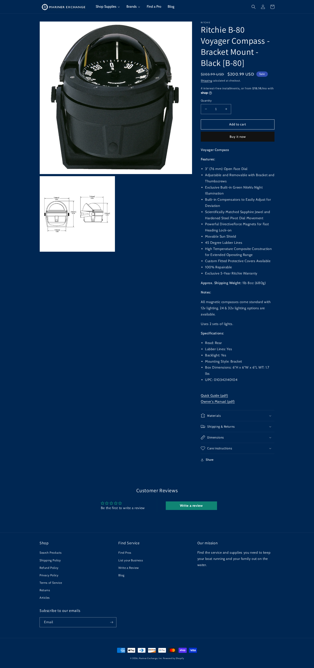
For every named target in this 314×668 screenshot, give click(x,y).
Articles (45, 598)
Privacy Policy (49, 575)
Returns (45, 590)
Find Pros (124, 553)
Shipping (206, 80)
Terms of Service (51, 583)
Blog (121, 575)
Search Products (51, 553)
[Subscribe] (111, 622)
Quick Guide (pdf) (214, 396)
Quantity (206, 100)
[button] (253, 7)
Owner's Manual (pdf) (218, 401)
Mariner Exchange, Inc (150, 658)
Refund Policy (49, 568)
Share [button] (210, 460)
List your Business (130, 560)
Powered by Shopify (173, 658)
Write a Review (128, 568)
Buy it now (238, 137)
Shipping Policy (50, 560)
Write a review (191, 506)
